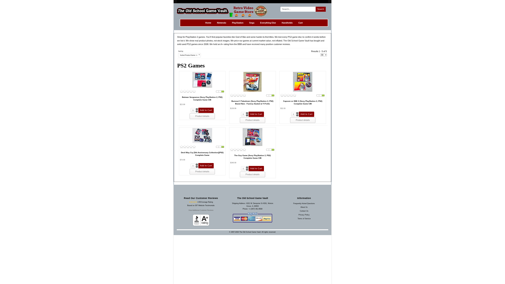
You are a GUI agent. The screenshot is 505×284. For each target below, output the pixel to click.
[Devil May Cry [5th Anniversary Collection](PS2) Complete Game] (202, 135)
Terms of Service (304, 219)
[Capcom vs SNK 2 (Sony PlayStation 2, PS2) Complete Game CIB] (302, 81)
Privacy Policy (304, 215)
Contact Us (304, 211)
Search (320, 9)
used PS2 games (190, 44)
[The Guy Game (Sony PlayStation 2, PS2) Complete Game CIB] (252, 137)
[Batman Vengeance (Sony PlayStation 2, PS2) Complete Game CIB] (202, 79)
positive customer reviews (278, 44)
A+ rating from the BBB (231, 44)
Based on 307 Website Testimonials (201, 205)
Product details (202, 116)
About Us (304, 207)
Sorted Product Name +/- (189, 55)
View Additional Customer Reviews (200, 210)
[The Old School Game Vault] (223, 11)
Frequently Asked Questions (304, 203)
